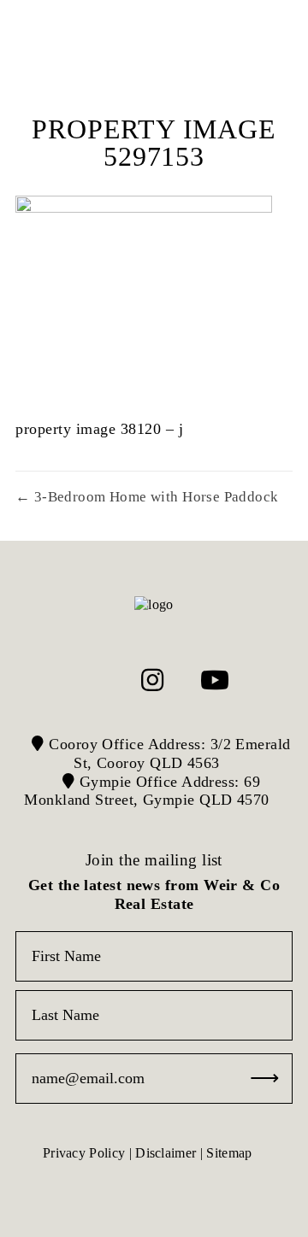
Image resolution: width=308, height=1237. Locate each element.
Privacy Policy (84, 1153)
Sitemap (229, 1153)
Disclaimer (165, 1153)
